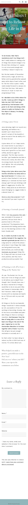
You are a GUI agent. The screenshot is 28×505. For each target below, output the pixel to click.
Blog (16, 9)
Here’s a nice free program (11, 197)
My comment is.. (7, 388)
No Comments (14, 43)
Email (4, 422)
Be (11, 9)
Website (4, 431)
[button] (26, 2)
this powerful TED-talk (17, 215)
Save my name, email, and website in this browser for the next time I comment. (14, 444)
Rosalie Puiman (10, 41)
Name (4, 413)
